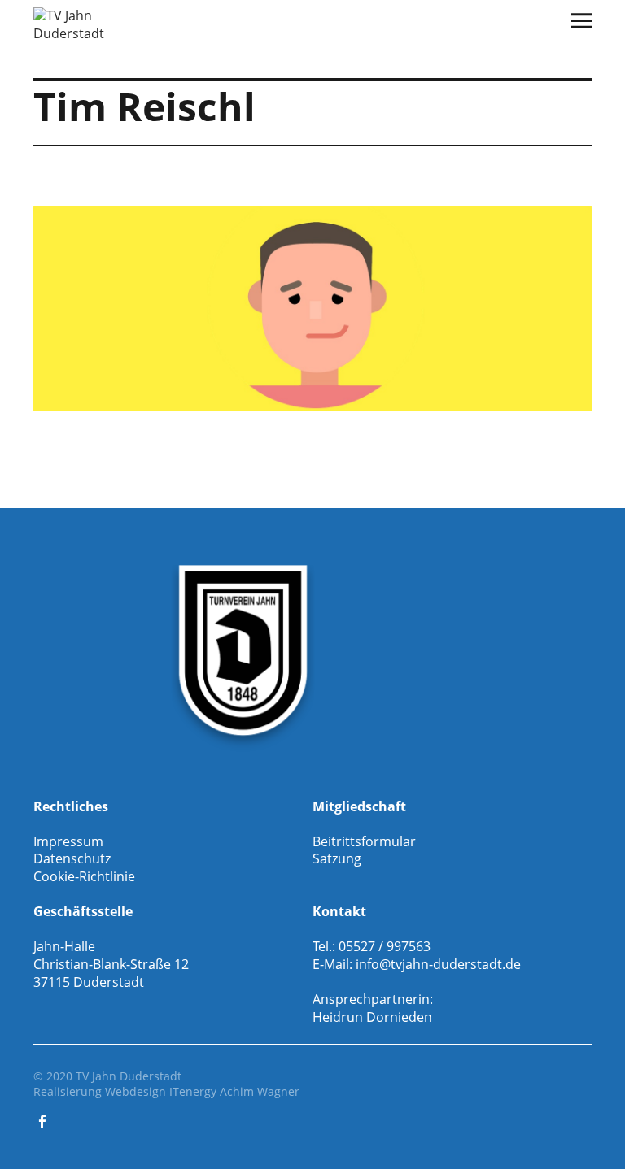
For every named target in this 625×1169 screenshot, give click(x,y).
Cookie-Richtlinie (84, 876)
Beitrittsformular (364, 841)
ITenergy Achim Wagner (234, 1091)
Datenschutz (72, 858)
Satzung (336, 858)
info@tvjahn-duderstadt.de (438, 964)
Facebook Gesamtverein (44, 1120)
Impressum (68, 841)
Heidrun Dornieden (372, 1017)
